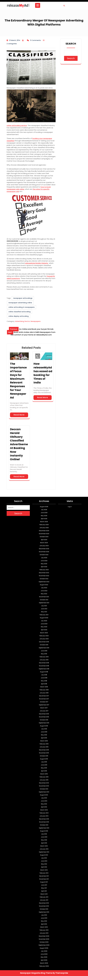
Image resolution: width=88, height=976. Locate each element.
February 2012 (44, 873)
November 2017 (44, 699)
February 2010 (44, 930)
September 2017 (44, 705)
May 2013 (44, 840)
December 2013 (44, 819)
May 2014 (44, 804)
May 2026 (44, 516)
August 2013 (44, 831)
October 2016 (44, 720)
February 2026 (44, 525)
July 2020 (44, 621)
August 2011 (44, 882)
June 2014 (44, 801)
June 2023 (44, 561)
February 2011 (44, 897)
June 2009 (44, 954)
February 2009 (44, 966)
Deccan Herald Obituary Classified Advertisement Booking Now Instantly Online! (19, 444)
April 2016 (44, 738)
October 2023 (44, 555)
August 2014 (44, 795)
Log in (70, 507)
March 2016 (44, 741)
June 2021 (44, 609)
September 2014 (44, 792)
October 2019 (44, 645)
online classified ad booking (19, 311)
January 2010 (44, 933)
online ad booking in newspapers (21, 307)
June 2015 (44, 765)
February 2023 (44, 570)
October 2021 (44, 600)
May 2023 (44, 564)
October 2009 (44, 942)
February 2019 (44, 657)
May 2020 (44, 627)
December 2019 (44, 642)
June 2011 (44, 885)
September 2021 (44, 603)
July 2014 (44, 798)
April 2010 (44, 924)
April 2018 (44, 684)
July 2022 (44, 588)
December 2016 (44, 714)
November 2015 (44, 753)
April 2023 (44, 567)
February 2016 (44, 744)
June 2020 (44, 624)
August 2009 (44, 948)
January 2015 (44, 780)
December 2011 (44, 876)
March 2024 (44, 543)
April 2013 (44, 843)
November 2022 (44, 576)
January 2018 (44, 693)
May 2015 (44, 768)
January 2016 (44, 747)
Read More (19, 414)
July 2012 (44, 858)
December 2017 (44, 696)
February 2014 (44, 813)
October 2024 (44, 537)
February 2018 (44, 690)
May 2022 (44, 594)
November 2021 (44, 597)
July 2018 (44, 675)
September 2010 (44, 912)
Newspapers (36, 321)
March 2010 (44, 927)
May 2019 (44, 654)
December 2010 (44, 903)
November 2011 (44, 879)
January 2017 (44, 711)
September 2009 (44, 945)
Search (71, 43)
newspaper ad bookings (22, 298)
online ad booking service (17, 125)
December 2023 (44, 549)
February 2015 (44, 777)
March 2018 (44, 687)
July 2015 (44, 762)
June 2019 (44, 651)
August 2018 (44, 672)
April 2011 (44, 891)
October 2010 (44, 909)
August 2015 (44, 759)
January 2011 (44, 900)
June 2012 (44, 861)
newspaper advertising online (20, 302)
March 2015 (44, 774)
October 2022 (44, 579)
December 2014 (44, 783)
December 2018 (44, 663)
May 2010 (44, 921)
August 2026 (44, 507)
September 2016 (44, 723)
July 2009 (44, 951)
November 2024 (44, 534)
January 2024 (44, 546)
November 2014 (44, 786)
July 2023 (44, 558)
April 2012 (44, 867)
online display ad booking (18, 316)
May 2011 (44, 888)
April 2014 (44, 807)
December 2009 (44, 936)
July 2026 (44, 510)
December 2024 (44, 531)
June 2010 (44, 918)
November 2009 (44, 939)
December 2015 (44, 750)
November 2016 (44, 717)
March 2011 (44, 894)
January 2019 (44, 660)
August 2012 (44, 855)
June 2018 (44, 678)
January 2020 (44, 639)
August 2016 (44, 726)
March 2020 (44, 633)
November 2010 (44, 906)
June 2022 (44, 591)
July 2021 (44, 606)
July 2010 (44, 915)
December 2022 (44, 573)
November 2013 (44, 822)
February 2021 (44, 615)
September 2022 (44, 582)
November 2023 (44, 552)
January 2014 (44, 816)
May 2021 (44, 612)
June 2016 (44, 732)
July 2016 (44, 729)
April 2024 (44, 540)
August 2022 (44, 585)
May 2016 (44, 735)
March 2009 (44, 963)
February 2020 (44, 636)
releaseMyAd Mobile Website (37, 263)
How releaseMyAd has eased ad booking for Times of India (42, 373)
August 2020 (44, 618)
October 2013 (44, 825)
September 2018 (44, 669)
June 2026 (44, 513)
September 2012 (44, 852)
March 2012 (44, 870)
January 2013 (44, 849)
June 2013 (44, 837)
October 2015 (44, 756)
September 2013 (44, 828)
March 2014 (44, 810)
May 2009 (44, 957)
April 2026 (44, 519)
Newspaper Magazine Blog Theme (36, 973)
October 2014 (44, 789)
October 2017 (44, 702)
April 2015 (44, 771)
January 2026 (44, 528)
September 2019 (44, 648)
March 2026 (44, 522)
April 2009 (44, 960)
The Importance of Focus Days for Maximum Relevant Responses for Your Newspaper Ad (18, 380)
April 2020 (44, 630)
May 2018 (44, 681)
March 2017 (44, 708)
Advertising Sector (22, 321)
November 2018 (44, 666)
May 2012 (44, 864)
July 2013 (44, 834)
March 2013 (44, 846)
